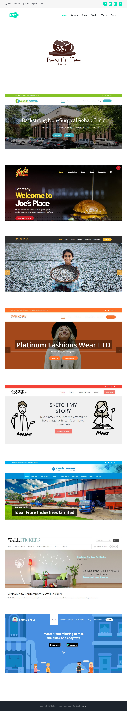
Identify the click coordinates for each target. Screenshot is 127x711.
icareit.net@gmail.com (35, 3)
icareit (84, 706)
